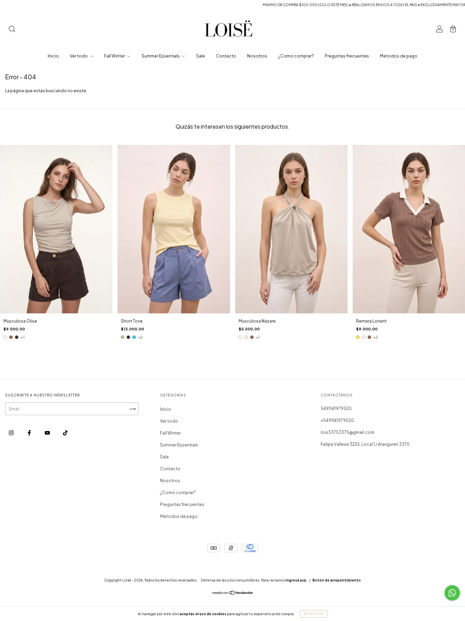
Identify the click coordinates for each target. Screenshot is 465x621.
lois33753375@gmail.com (347, 432)
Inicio (53, 56)
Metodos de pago (398, 56)
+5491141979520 (337, 420)
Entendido (314, 614)
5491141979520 (336, 408)
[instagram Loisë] (11, 433)
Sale (200, 56)
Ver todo (79, 56)
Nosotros (257, 56)
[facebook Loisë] (29, 433)
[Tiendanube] (232, 593)
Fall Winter (115, 56)
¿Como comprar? (296, 56)
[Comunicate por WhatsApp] (452, 593)
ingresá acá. (296, 580)
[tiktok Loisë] (65, 433)
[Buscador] (12, 29)
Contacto (226, 56)
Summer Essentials (161, 56)
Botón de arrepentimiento (336, 580)
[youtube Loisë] (47, 433)
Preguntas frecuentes (347, 56)
